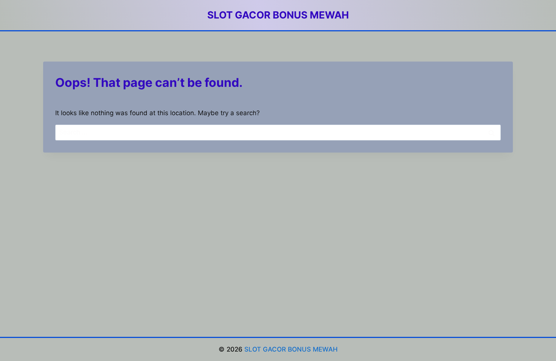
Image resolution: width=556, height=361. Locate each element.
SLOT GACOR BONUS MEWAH (291, 349)
